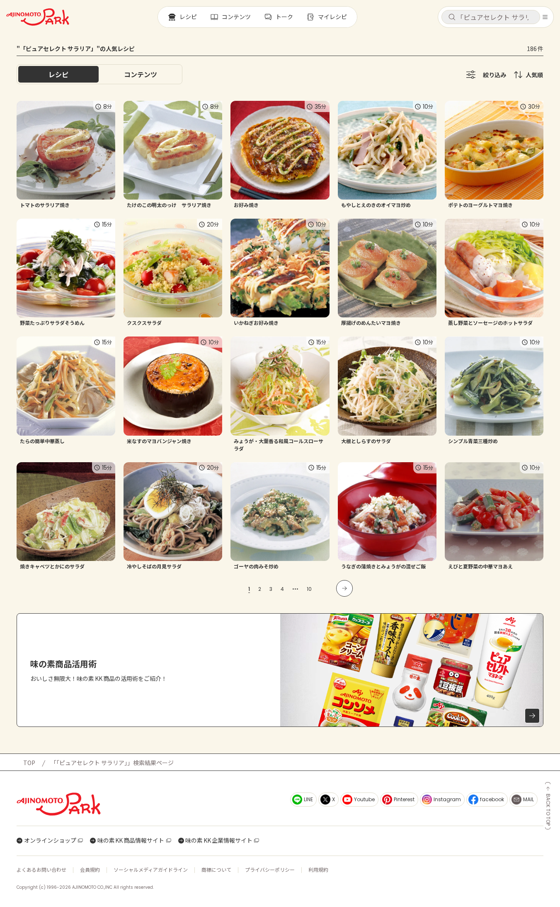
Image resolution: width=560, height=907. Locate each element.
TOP (29, 762)
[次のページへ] (344, 588)
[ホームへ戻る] (37, 17)
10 (309, 588)
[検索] (452, 17)
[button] (490, 17)
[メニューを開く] (545, 17)
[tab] (140, 74)
